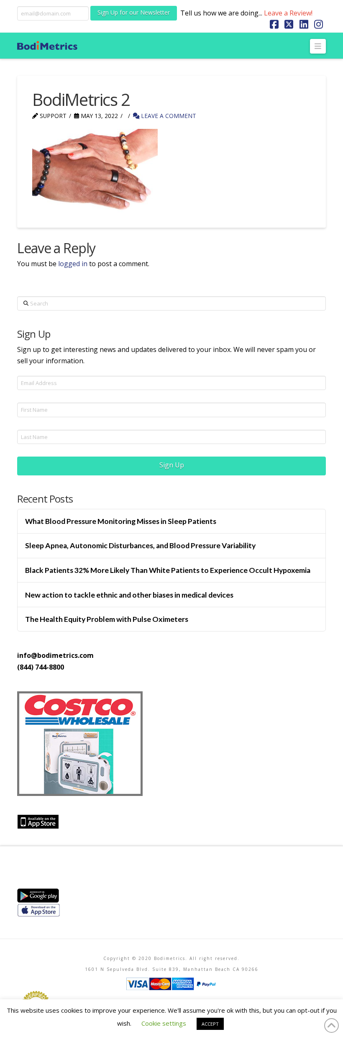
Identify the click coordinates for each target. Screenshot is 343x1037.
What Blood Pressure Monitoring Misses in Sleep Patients (120, 521)
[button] (318, 46)
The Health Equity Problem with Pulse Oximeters (106, 619)
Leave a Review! (288, 13)
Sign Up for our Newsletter (133, 12)
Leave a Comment (167, 116)
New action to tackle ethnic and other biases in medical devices (129, 594)
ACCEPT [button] (210, 1024)
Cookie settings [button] (163, 1023)
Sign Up (171, 465)
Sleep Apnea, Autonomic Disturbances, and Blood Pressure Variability (140, 545)
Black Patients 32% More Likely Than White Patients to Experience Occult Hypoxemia (167, 570)
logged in (72, 263)
